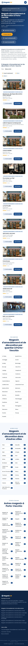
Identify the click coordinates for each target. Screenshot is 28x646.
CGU (9, 640)
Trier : (2, 69)
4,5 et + (5, 76)
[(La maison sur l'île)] (14, 169)
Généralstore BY (7, 289)
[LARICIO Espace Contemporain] (14, 113)
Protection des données (22, 640)
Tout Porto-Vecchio (9, 30)
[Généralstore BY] (14, 279)
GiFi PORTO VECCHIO (9, 233)
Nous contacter (5, 633)
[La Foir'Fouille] (14, 196)
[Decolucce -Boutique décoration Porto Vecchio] (14, 84)
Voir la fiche (17, 103)
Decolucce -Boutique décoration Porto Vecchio (12, 94)
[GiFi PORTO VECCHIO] (14, 224)
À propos (12, 641)
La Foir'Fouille (7, 206)
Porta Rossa (6, 261)
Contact (16, 641)
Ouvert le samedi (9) (9, 42)
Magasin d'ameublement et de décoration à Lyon (13, 615)
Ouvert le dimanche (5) (9, 38)
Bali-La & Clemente (8, 316)
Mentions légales (3, 640)
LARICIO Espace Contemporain (12, 123)
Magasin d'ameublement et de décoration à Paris (13, 610)
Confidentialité (13, 640)
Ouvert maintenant (8, 73)
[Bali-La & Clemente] (14, 307)
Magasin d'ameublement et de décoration (15, 25)
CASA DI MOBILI (7, 150)
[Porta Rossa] (14, 252)
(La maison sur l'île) (8, 178)
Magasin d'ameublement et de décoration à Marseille (14, 612)
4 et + (18, 73)
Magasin (8, 2)
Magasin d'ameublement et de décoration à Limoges (14, 622)
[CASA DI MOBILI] (14, 141)
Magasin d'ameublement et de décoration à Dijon (13, 620)
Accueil (2, 25)
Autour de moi (7, 34)
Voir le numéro (8, 103)
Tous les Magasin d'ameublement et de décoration (13, 629)
